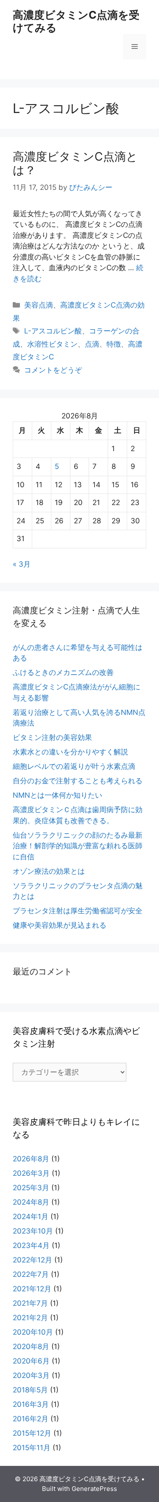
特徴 (113, 344)
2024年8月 (31, 1202)
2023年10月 (33, 1231)
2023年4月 (31, 1245)
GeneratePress (94, 1489)
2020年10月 (33, 1332)
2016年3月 (31, 1404)
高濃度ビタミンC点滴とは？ (75, 163)
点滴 (92, 344)
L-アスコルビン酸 (53, 331)
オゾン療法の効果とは (49, 871)
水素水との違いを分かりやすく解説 (70, 752)
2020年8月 (31, 1346)
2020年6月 (31, 1361)
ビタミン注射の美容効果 (52, 737)
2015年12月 (32, 1433)
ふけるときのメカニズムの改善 (63, 672)
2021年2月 (30, 1317)
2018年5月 (30, 1390)
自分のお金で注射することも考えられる (77, 780)
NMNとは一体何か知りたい (57, 795)
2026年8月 (31, 1159)
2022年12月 (32, 1260)
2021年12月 (32, 1289)
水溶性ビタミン (52, 344)
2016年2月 (30, 1418)
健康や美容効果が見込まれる (59, 925)
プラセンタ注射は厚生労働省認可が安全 (77, 910)
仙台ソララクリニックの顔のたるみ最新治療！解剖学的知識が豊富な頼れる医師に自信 (77, 846)
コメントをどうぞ (53, 370)
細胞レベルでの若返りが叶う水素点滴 (74, 766)
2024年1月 (30, 1216)
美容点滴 (38, 305)
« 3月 (22, 564)
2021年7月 (30, 1303)
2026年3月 (31, 1173)
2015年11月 (31, 1447)
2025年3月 (31, 1187)
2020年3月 (31, 1375)
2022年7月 (31, 1274)
